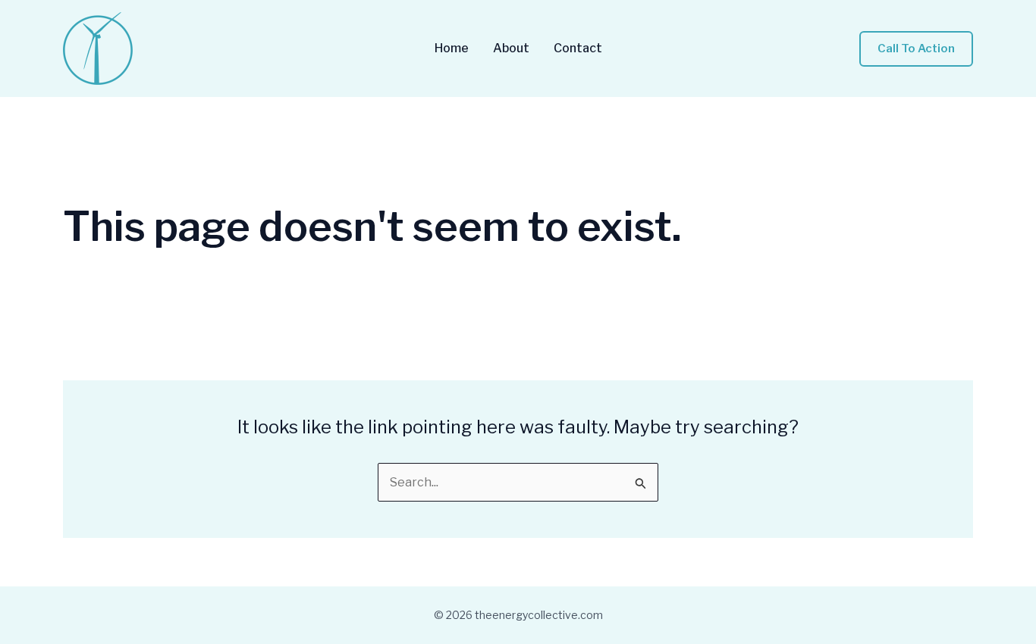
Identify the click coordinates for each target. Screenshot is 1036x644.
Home (452, 48)
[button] (916, 49)
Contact (578, 48)
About (511, 48)
